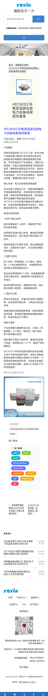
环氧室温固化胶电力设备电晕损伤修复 (24, 429)
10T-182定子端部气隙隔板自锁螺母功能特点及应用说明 (18, 552)
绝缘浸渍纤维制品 (20, 463)
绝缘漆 (15, 453)
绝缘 (15, 478)
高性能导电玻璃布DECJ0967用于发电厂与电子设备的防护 (16, 509)
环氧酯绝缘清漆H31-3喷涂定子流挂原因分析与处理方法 (19, 562)
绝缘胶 (12, 434)
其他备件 (30, 473)
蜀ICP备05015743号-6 (27, 682)
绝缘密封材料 (18, 468)
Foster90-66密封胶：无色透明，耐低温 (33, 509)
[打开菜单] (24, 37)
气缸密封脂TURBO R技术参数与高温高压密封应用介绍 (18, 542)
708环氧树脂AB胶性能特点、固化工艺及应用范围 (18, 572)
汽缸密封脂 (17, 473)
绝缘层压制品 (27, 478)
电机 (15, 484)
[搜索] (38, 19)
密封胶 (15, 458)
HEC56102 (14, 424)
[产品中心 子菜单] (26, 597)
